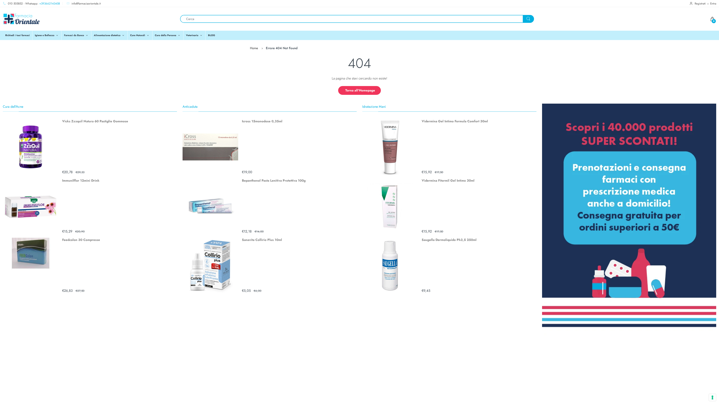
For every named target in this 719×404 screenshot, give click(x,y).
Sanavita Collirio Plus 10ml (262, 240)
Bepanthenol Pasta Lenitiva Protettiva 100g (274, 180)
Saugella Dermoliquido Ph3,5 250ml (449, 240)
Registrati (700, 3)
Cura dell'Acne (13, 106)
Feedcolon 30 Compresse (81, 240)
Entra (713, 3)
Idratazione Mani (374, 106)
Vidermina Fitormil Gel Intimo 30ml (448, 180)
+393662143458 (49, 3)
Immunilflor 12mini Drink (80, 180)
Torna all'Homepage (360, 90)
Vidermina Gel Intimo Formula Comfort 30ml (455, 121)
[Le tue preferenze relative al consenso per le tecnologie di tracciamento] (712, 397)
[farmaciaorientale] (21, 18)
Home (254, 48)
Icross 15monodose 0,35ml (262, 121)
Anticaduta (190, 106)
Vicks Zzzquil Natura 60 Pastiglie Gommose (95, 121)
